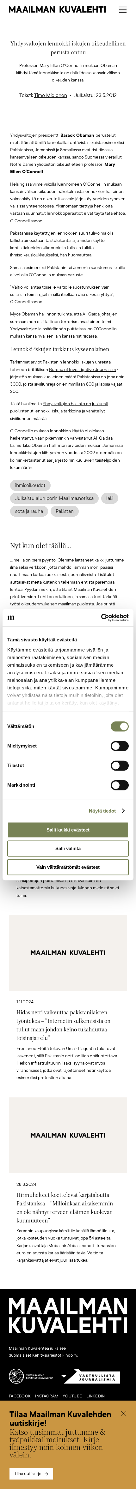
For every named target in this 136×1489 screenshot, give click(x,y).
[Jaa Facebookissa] (78, 121)
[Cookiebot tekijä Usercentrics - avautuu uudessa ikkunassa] (101, 618)
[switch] (120, 746)
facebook (20, 1396)
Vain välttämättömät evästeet (68, 867)
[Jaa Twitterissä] (38, 121)
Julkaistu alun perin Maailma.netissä (54, 498)
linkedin (95, 1396)
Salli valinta (68, 848)
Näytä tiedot (102, 811)
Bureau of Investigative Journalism (82, 370)
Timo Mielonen (50, 95)
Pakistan (65, 511)
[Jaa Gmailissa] (58, 121)
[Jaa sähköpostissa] (98, 121)
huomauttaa (79, 255)
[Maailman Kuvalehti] (68, 1332)
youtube (72, 1396)
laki (109, 498)
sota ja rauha (29, 511)
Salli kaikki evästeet (68, 829)
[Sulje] (123, 1414)
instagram (46, 1396)
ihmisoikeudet (30, 485)
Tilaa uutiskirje (27, 1474)
